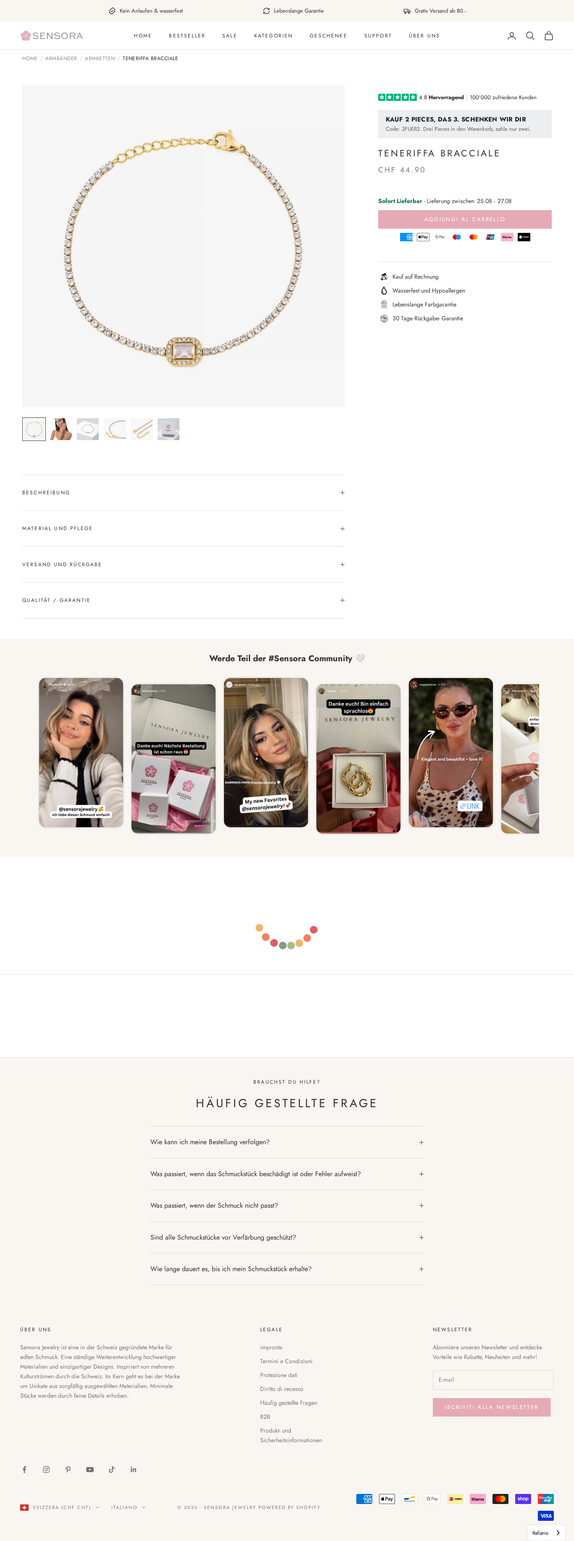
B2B (265, 1416)
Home (143, 36)
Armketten (100, 58)
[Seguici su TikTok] (112, 1469)
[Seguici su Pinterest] (68, 1469)
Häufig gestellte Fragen (288, 1403)
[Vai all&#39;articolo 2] (61, 429)
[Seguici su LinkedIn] (133, 1469)
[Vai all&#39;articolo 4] (114, 429)
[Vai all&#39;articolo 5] (141, 429)
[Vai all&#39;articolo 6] (168, 429)
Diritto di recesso (281, 1389)
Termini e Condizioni (286, 1361)
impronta (271, 1347)
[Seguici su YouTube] (90, 1469)
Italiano (124, 1507)
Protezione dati (279, 1375)
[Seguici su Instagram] (46, 1469)
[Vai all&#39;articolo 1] (34, 429)
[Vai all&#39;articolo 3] (88, 429)
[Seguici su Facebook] (24, 1469)
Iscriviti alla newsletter (492, 1407)
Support (378, 36)
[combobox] (547, 1533)
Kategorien (273, 36)
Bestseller (187, 36)
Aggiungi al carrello (465, 219)
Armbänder (61, 58)
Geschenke (328, 36)
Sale (229, 36)
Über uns (424, 36)
